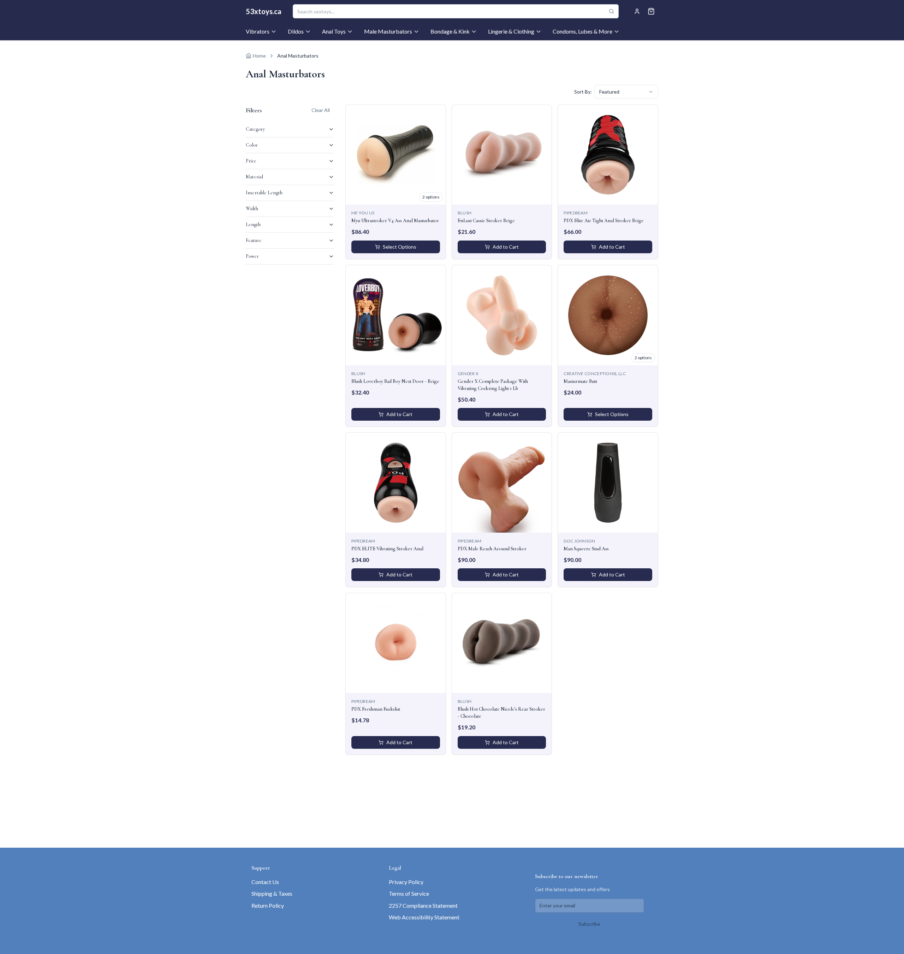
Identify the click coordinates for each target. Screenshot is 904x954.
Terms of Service (409, 893)
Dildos (296, 31)
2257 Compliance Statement (423, 905)
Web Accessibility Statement (424, 917)
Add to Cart (506, 247)
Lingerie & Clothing (511, 31)
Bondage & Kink (450, 31)
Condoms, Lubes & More (582, 31)
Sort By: (583, 92)
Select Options (399, 247)
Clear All (320, 110)
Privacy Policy (406, 881)
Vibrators (257, 31)
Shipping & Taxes (271, 893)
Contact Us (265, 881)
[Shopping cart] (651, 11)
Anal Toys (334, 31)
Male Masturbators (388, 31)
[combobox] (626, 92)
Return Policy (267, 905)
